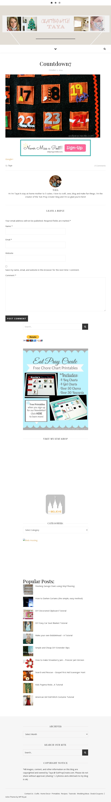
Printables (56, 793)
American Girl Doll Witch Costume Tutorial (54, 697)
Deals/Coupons (96, 793)
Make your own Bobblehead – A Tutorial (53, 635)
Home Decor (45, 793)
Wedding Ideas (83, 793)
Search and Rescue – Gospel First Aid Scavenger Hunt (60, 672)
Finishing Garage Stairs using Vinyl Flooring (55, 586)
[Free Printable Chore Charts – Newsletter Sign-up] (55, 389)
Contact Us (29, 793)
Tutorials (72, 793)
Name (9, 226)
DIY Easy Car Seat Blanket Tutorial (51, 623)
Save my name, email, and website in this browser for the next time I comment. (42, 270)
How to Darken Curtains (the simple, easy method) (59, 598)
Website (9, 253)
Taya (10, 165)
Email (8, 239)
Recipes (64, 793)
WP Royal (22, 797)
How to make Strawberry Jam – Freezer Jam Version (59, 660)
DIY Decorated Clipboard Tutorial (50, 610)
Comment (10, 275)
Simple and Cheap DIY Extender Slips (52, 647)
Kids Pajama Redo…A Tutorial (49, 684)
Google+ (9, 159)
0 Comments (100, 165)
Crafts (36, 793)
